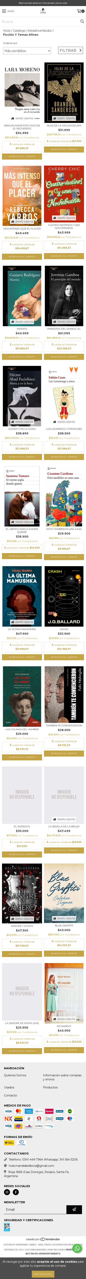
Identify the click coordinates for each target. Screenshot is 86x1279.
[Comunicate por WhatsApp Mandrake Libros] (77, 1248)
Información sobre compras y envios (62, 1077)
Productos (50, 1087)
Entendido (43, 1274)
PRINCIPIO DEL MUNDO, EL (64, 328)
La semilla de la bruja (64, 826)
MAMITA (22, 328)
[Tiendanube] (43, 1240)
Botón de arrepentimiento (43, 1253)
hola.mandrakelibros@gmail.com (31, 1166)
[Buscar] (82, 22)
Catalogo (19, 30)
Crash (64, 629)
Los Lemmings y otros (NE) (64, 428)
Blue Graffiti (64, 925)
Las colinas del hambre (22, 729)
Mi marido (64, 1026)
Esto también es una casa (64, 528)
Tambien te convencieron (64, 725)
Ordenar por (10, 43)
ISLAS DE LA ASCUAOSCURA (64, 125)
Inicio (6, 30)
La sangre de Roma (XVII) (22, 1023)
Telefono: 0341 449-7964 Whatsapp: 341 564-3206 (43, 1159)
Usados (9, 1087)
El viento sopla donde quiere (22, 530)
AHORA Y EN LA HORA (22, 428)
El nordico (22, 826)
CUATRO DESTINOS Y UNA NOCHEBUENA (64, 226)
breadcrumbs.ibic (40, 30)
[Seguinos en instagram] (7, 1192)
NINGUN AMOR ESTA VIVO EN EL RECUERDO (22, 127)
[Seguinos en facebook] (16, 1192)
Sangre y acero (22, 925)
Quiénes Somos (15, 1075)
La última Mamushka (22, 629)
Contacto (10, 1095)
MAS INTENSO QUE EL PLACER (22, 228)
